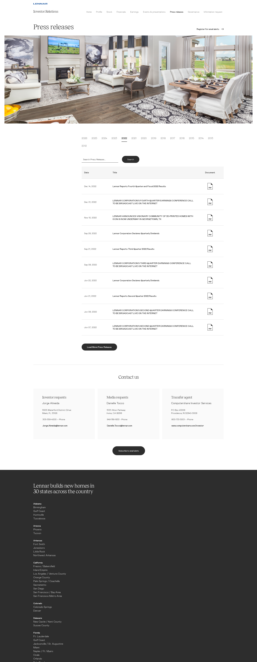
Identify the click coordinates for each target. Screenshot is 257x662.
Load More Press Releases (99, 347)
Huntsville (38, 514)
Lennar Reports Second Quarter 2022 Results (134, 296)
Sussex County (41, 625)
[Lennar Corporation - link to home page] (40, 3)
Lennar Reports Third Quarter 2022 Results (133, 249)
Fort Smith (39, 544)
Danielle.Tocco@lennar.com (119, 425)
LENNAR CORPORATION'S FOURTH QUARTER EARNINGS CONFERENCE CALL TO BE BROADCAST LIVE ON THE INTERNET (153, 202)
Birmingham (39, 507)
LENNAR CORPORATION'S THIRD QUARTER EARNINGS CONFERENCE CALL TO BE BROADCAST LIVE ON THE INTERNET (152, 264)
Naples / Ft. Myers (43, 651)
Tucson (37, 533)
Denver (37, 610)
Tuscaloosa (39, 518)
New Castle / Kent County (47, 621)
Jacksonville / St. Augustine (48, 643)
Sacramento (39, 584)
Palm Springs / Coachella (46, 581)
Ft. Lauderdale (41, 636)
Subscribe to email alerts (129, 451)
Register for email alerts (208, 29)
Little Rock (39, 551)
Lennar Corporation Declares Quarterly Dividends (136, 233)
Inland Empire (40, 569)
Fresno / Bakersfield (44, 566)
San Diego (38, 588)
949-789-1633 (113, 419)
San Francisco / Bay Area (47, 592)
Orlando (37, 658)
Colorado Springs (42, 606)
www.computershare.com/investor (187, 425)
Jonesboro (39, 547)
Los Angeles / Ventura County (49, 573)
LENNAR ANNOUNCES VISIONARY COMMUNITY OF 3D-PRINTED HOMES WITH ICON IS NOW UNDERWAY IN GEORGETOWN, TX (153, 217)
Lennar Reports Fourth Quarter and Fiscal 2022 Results (139, 186)
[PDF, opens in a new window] (210, 186)
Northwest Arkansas (44, 555)
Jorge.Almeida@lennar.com (55, 425)
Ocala (36, 654)
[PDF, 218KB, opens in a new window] (210, 296)
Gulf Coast (39, 511)
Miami (36, 647)
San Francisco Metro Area (47, 595)
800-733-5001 (178, 419)
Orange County (41, 577)
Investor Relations (45, 11)
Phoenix (37, 529)
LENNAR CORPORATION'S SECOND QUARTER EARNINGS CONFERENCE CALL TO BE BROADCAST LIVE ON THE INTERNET (153, 311)
